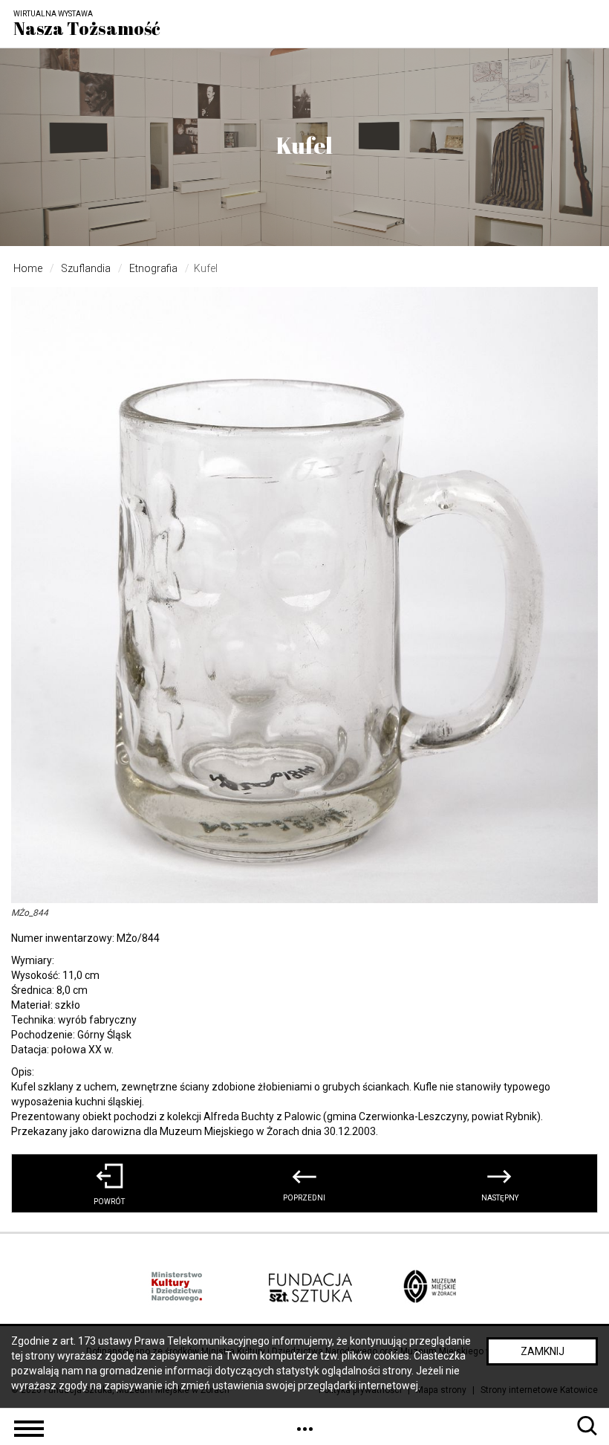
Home (27, 268)
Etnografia (153, 268)
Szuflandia (86, 268)
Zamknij (542, 1351)
